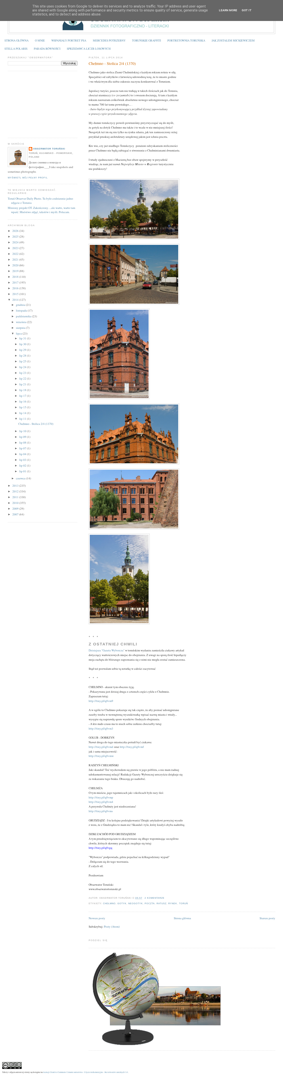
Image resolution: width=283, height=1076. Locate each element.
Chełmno (109, 903)
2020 (15, 265)
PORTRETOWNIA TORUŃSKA (186, 40)
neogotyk (135, 903)
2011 (15, 497)
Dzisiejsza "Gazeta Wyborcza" (106, 650)
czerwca (21, 478)
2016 (15, 288)
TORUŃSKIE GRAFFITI (146, 40)
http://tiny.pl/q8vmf (132, 747)
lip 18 (23, 390)
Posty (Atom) (112, 926)
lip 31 (23, 338)
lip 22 (23, 378)
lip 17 (23, 396)
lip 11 (23, 419)
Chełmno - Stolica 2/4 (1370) (112, 63)
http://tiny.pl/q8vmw (101, 756)
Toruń (183, 903)
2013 (15, 486)
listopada (22, 310)
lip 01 (23, 471)
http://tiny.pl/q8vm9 (101, 701)
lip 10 (23, 431)
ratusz (161, 903)
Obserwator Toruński (49, 149)
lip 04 (23, 454)
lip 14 (23, 413)
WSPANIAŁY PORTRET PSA (68, 40)
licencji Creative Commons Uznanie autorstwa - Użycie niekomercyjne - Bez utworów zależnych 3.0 (85, 1072)
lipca (19, 333)
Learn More (228, 10)
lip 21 (23, 384)
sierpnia (21, 328)
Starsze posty (267, 918)
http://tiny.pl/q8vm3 (101, 728)
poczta (150, 903)
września (21, 322)
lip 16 (23, 401)
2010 (15, 503)
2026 (15, 231)
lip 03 (23, 460)
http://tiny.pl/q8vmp (101, 797)
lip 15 (23, 407)
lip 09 (23, 437)
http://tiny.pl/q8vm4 (101, 802)
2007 (15, 514)
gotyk (121, 903)
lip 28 (23, 355)
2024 (15, 242)
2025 (15, 236)
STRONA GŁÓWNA (16, 40)
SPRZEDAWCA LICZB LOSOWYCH (89, 49)
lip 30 (23, 344)
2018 (15, 277)
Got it (247, 10)
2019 (15, 271)
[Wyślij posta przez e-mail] (165, 898)
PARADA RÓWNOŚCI (47, 49)
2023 (15, 248)
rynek (172, 903)
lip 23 (23, 373)
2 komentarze (154, 898)
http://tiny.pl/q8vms (101, 811)
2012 (15, 491)
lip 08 (23, 442)
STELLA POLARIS (15, 49)
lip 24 (23, 367)
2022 (15, 254)
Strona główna (182, 918)
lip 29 (23, 350)
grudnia (21, 305)
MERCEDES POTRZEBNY (109, 40)
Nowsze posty (97, 918)
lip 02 (23, 465)
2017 (15, 282)
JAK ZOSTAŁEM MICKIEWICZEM (233, 40)
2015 (15, 294)
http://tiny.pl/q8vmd (101, 747)
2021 (15, 259)
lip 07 (23, 448)
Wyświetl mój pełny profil (28, 177)
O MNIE (40, 40)
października (24, 316)
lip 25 (23, 361)
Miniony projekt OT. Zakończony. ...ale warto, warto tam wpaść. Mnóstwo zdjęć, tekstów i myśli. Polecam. (41, 210)
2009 (15, 509)
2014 (15, 300)
